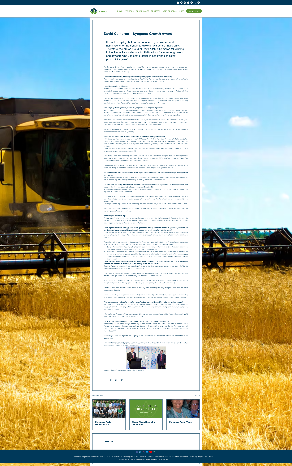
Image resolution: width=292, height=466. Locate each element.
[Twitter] (147, 452)
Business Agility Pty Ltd (159, 459)
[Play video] (146, 358)
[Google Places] (154, 452)
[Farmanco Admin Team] (183, 409)
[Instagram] (185, 2)
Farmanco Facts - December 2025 (103, 423)
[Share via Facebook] (105, 380)
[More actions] (186, 28)
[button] (142, 11)
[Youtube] (191, 2)
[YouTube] (150, 452)
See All (197, 395)
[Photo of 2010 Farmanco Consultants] (109, 409)
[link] (197, 2)
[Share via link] (122, 380)
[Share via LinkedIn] (116, 380)
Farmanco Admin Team (180, 422)
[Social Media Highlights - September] (146, 409)
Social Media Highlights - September (144, 423)
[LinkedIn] (181, 2)
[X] (188, 2)
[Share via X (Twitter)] (110, 380)
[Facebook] (178, 2)
